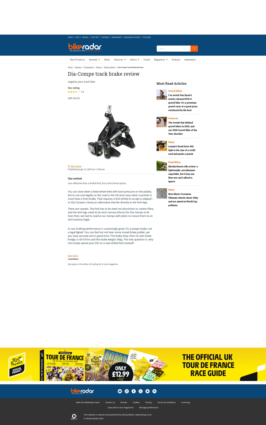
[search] (194, 49)
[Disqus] (114, 309)
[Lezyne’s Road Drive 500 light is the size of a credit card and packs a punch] (162, 146)
